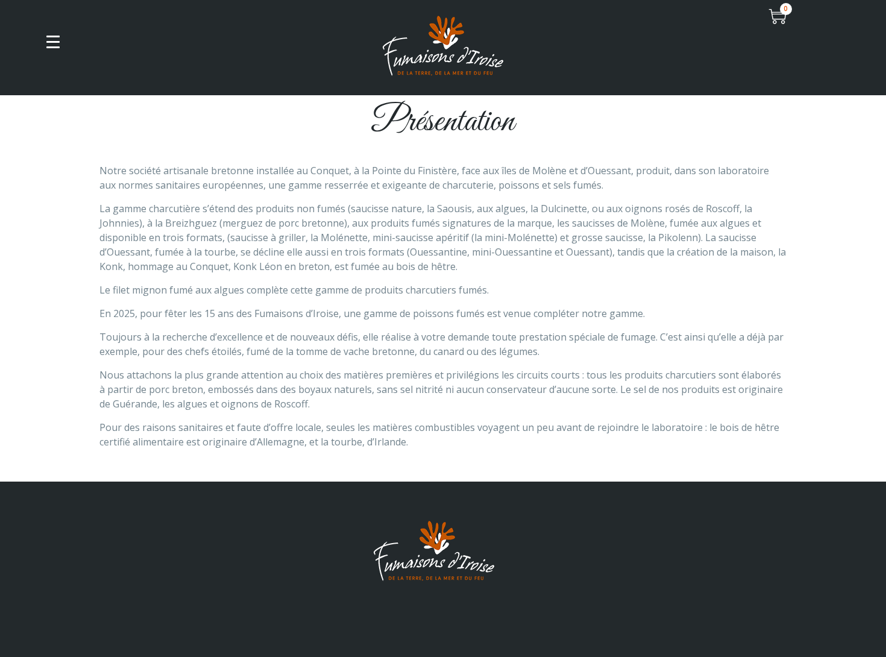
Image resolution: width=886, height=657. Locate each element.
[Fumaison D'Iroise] (443, 44)
